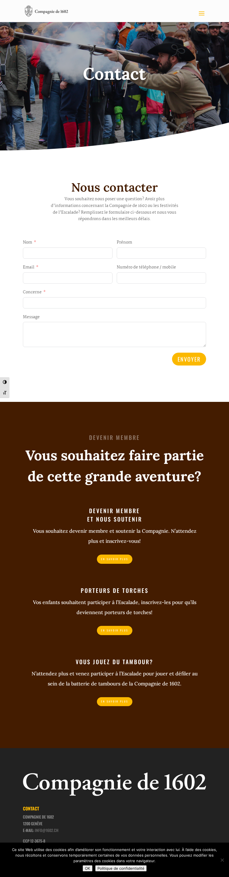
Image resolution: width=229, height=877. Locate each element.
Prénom (124, 242)
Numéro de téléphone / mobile (146, 267)
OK (87, 868)
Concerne (32, 292)
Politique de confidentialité (120, 868)
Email (28, 267)
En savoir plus (114, 559)
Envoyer (189, 359)
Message (31, 317)
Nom (27, 242)
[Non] (222, 860)
